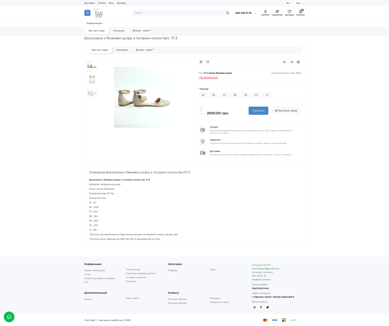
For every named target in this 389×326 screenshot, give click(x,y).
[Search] (227, 12)
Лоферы (172, 270)
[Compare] (201, 62)
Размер (204, 89)
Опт (86, 282)
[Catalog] (87, 13)
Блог (111, 3)
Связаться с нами (219, 302)
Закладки (215, 298)
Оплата (102, 3)
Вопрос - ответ (142, 30)
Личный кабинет (177, 299)
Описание (118, 30)
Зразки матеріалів (94, 270)
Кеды (212, 269)
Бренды (121, 3)
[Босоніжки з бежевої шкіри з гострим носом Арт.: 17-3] (92, 66)
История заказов (177, 303)
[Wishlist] (207, 62)
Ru (287, 3)
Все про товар (97, 30)
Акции (88, 299)
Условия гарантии (136, 277)
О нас (87, 274)
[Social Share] (298, 62)
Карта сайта (132, 298)
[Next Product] (291, 62)
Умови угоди (133, 269)
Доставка (89, 3)
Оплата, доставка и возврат (99, 278)
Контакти (131, 281)
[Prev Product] (284, 62)
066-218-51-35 (243, 13)
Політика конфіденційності (141, 273)
